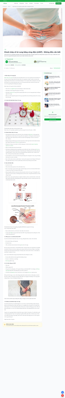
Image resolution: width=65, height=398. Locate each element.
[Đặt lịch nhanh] (62, 395)
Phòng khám (22, 3)
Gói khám (31, 3)
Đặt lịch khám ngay (53, 119)
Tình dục (17, 142)
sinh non (29, 272)
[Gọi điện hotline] (62, 392)
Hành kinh (30, 134)
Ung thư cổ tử (12, 92)
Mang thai (13, 272)
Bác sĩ (27, 3)
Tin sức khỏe (36, 3)
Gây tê (37, 149)
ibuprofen (36, 144)
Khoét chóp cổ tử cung (8, 77)
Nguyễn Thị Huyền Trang (41, 61)
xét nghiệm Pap (13, 88)
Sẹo (21, 244)
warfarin (11, 145)
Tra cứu (41, 3)
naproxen (7, 145)
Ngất (11, 232)
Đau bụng (7, 260)
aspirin (33, 144)
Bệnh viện (16, 3)
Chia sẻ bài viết (57, 68)
